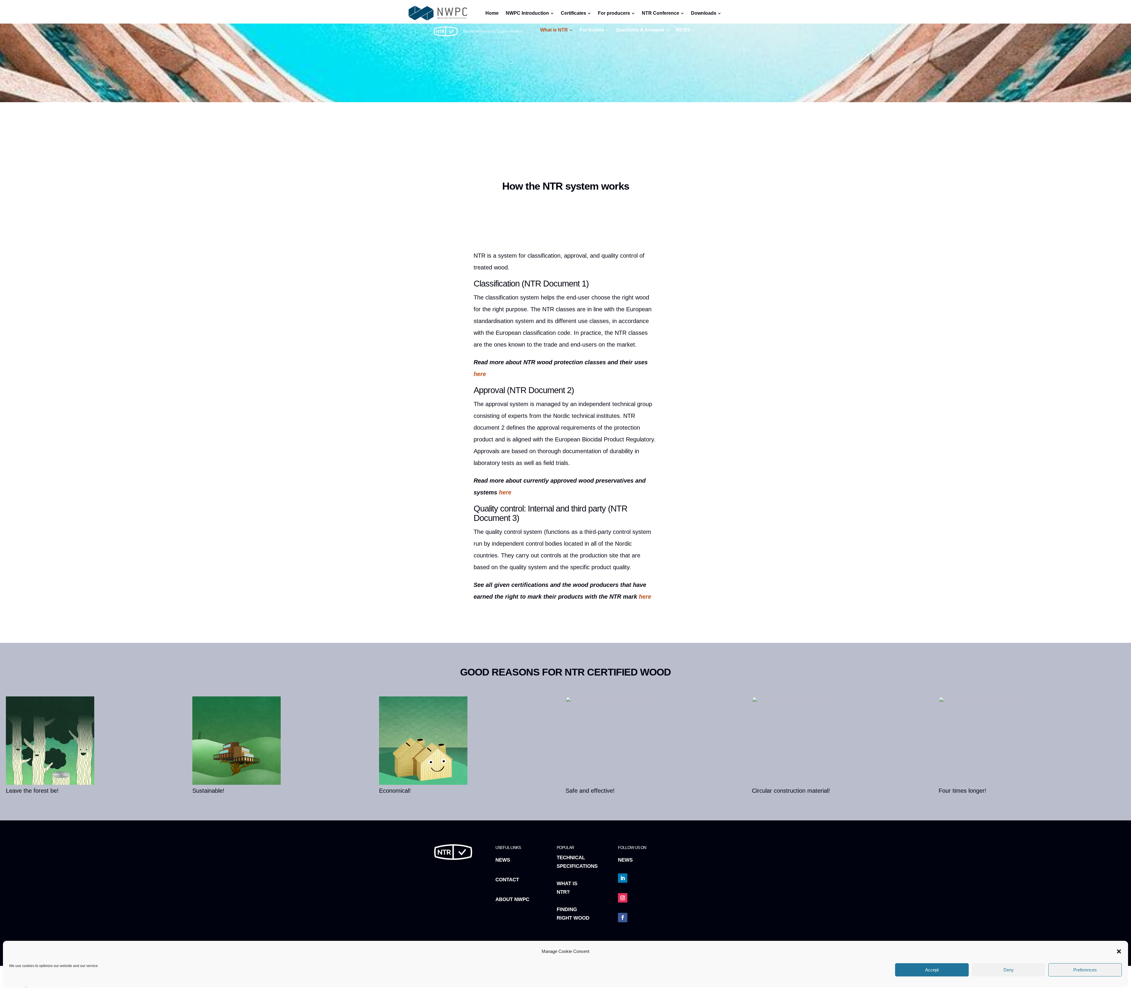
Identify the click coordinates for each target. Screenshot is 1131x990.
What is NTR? (567, 888)
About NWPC (512, 899)
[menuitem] (556, 30)
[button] (1119, 951)
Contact (507, 880)
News (502, 860)
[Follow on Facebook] (622, 917)
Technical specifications (577, 862)
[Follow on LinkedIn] (622, 878)
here (480, 374)
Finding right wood (573, 914)
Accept (932, 969)
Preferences (1085, 969)
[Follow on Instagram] (622, 898)
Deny (1008, 969)
